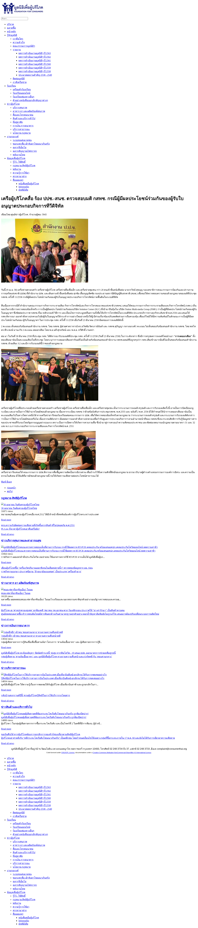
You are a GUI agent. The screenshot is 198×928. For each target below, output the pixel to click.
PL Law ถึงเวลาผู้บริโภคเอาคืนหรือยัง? (20, 529)
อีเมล (9, 482)
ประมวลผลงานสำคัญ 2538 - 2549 (35, 75)
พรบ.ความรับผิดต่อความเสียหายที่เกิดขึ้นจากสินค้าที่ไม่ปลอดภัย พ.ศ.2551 (38, 525)
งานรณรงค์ (13, 136)
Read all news (7, 534)
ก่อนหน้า (11, 488)
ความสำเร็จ (19, 42)
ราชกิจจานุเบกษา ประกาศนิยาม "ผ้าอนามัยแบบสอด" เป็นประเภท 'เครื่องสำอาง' (41, 571)
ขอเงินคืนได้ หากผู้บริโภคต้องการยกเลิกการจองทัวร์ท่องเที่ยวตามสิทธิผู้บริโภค (40, 734)
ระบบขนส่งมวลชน (22, 140)
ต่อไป (9, 491)
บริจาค (10, 24)
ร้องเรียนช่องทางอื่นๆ (23, 96)
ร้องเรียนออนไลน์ (21, 93)
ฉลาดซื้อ (11, 28)
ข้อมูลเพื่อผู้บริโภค (16, 158)
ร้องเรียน (11, 86)
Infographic (24, 186)
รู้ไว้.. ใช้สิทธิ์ (19, 162)
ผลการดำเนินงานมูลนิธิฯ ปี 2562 (35, 57)
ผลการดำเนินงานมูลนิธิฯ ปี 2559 (35, 68)
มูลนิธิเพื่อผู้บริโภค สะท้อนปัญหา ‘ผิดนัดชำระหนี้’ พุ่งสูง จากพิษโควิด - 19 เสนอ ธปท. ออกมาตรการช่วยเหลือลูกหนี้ (58, 653)
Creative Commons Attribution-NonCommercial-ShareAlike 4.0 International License (122, 752)
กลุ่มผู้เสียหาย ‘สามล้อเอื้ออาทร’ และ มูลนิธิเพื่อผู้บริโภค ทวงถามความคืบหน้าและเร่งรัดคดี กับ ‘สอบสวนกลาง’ (56, 656)
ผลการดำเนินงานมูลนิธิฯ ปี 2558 (35, 71)
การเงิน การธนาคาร (23, 125)
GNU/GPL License (68, 752)
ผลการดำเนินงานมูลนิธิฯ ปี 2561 (35, 60)
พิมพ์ (4, 482)
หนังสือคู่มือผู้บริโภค (29, 183)
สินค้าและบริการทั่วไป (24, 118)
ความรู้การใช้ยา (21, 173)
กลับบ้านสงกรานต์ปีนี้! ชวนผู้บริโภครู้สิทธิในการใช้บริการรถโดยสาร (35, 695)
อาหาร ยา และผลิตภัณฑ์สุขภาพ (29, 111)
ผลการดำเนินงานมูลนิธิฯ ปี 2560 (35, 64)
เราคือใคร (18, 39)
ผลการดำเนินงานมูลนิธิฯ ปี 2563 (35, 53)
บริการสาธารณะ (21, 129)
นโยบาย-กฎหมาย (22, 133)
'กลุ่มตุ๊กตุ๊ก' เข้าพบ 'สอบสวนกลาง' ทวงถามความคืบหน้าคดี (30, 636)
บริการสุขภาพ (20, 107)
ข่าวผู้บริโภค (13, 104)
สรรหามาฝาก (20, 176)
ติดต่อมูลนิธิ (19, 78)
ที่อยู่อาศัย (18, 122)
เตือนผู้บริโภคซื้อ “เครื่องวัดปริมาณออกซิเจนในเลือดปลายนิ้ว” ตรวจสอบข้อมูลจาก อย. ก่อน (47, 568)
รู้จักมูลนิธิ (12, 35)
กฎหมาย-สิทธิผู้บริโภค (24, 165)
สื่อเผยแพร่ (18, 180)
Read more (6, 520)
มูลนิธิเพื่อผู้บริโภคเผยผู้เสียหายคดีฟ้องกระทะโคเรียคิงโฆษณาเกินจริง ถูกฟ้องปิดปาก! (43, 717)
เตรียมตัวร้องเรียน (22, 89)
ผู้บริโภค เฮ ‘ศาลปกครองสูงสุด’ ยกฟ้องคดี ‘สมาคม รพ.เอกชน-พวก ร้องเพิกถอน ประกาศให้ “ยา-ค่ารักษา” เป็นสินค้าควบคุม (63, 610)
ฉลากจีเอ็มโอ (19, 147)
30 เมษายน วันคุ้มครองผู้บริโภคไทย (19, 508)
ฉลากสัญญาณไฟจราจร (25, 151)
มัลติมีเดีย (23, 190)
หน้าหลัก (11, 31)
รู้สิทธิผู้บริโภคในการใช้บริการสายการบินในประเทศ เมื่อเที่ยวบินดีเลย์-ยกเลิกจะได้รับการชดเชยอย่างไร (52, 678)
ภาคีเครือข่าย (20, 82)
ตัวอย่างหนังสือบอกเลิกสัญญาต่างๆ (30, 100)
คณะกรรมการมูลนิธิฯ (24, 46)
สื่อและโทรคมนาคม (23, 115)
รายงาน (17, 49)
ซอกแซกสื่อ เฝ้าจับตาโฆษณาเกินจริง (31, 144)
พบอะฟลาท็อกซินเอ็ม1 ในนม (15, 593)
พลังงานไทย (19, 154)
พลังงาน (17, 169)
